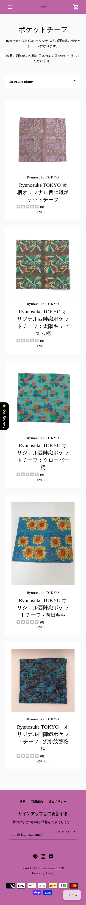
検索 (23, 801)
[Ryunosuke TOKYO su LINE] (35, 856)
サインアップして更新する (43, 813)
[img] (28, 207)
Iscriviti (64, 831)
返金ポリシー (58, 801)
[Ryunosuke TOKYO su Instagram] (43, 856)
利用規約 (37, 801)
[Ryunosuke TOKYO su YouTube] (51, 856)
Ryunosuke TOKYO (53, 868)
